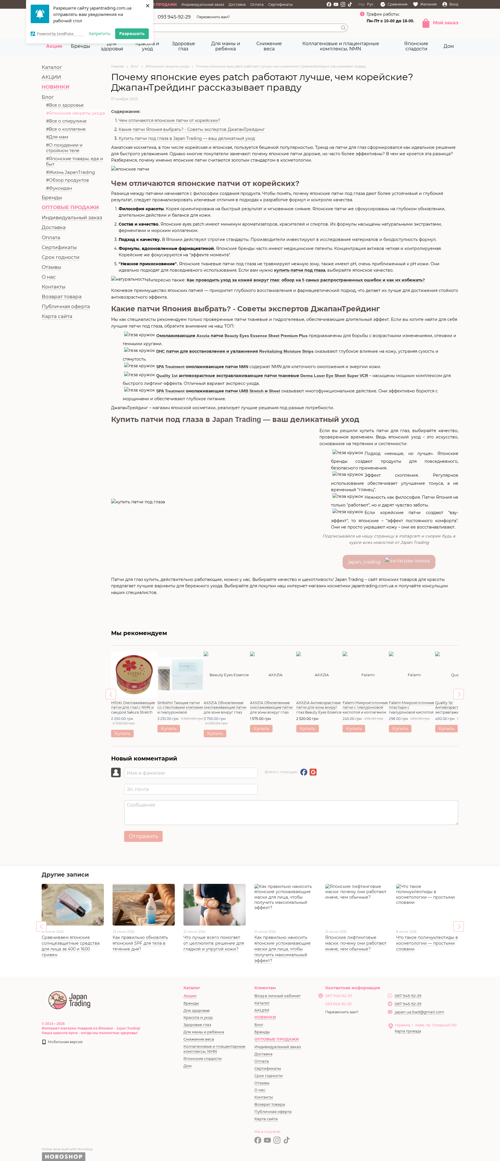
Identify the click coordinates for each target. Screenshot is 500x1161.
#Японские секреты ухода (75, 113)
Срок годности (61, 257)
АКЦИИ (51, 77)
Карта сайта (57, 316)
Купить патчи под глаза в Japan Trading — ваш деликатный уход (187, 138)
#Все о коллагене (66, 129)
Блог (48, 97)
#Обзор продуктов (67, 180)
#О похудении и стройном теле (64, 147)
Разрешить (132, 33)
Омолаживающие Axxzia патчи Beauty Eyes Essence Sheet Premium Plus (232, 335)
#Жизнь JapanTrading (70, 172)
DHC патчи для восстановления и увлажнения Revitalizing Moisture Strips (235, 351)
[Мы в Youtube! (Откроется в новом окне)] (336, 4)
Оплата (257, 4)
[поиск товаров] (343, 27)
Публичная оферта (66, 306)
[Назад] (111, 694)
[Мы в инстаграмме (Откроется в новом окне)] (343, 4)
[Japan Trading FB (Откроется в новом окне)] (329, 4)
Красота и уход (147, 46)
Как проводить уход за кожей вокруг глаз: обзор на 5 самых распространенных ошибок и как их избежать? (306, 280)
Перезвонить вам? (213, 17)
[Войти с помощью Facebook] (303, 772)
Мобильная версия (64, 1042)
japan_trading (366, 562)
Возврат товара (62, 296)
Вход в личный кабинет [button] (277, 995)
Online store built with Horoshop (67, 1149)
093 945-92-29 (174, 17)
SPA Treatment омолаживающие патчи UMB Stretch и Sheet (218, 391)
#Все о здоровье (65, 105)
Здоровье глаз (183, 46)
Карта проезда (408, 1031)
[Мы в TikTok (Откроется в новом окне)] (350, 4)
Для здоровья (112, 46)
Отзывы (51, 267)
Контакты (53, 287)
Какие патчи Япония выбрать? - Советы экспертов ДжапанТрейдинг (192, 129)
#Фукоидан (59, 188)
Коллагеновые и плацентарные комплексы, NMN (340, 46)
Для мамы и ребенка (225, 46)
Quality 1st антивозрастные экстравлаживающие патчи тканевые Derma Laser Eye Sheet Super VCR (262, 375)
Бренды (80, 46)
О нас (49, 277)
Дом (449, 46)
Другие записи (65, 874)
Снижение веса (269, 46)
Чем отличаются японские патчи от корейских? (169, 120)
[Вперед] (458, 694)
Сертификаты (280, 4)
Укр (361, 4)
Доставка (237, 4)
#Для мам (57, 137)
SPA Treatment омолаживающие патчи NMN (202, 366)
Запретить (100, 33)
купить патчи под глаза (299, 270)
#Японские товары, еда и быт (74, 161)
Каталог (52, 67)
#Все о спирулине (66, 121)
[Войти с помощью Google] (313, 772)
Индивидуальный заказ (202, 4)
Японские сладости (416, 46)
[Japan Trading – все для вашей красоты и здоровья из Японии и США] (70, 999)
